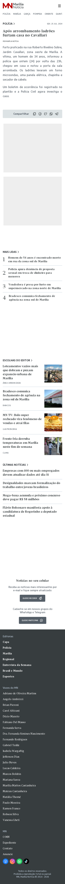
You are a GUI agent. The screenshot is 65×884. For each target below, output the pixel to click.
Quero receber (30, 598)
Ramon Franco (11, 808)
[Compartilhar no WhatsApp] (51, 114)
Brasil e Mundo (13, 671)
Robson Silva (11, 814)
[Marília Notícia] (13, 6)
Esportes (8, 676)
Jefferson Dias (11, 756)
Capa (6, 642)
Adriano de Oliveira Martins (19, 693)
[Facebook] (5, 861)
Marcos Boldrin (12, 774)
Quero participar (30, 620)
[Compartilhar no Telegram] (56, 114)
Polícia (6, 14)
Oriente (49, 14)
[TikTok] (26, 861)
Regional (8, 659)
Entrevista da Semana (17, 665)
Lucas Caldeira (11, 768)
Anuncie (8, 854)
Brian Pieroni (11, 705)
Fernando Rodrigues (15, 739)
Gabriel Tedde (11, 745)
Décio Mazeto (11, 716)
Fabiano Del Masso (14, 722)
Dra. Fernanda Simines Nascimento (24, 733)
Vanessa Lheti (11, 820)
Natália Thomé (12, 797)
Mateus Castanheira (15, 791)
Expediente (9, 842)
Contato (7, 848)
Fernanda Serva (12, 728)
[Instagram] (12, 861)
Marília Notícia (12, 41)
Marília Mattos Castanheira (19, 785)
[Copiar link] (34, 114)
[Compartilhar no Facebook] (40, 114)
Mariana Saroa (11, 780)
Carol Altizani (11, 710)
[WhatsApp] (19, 861)
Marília (17, 14)
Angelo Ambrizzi (13, 699)
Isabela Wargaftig (13, 751)
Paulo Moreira (11, 803)
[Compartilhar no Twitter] (45, 114)
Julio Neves (9, 762)
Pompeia (37, 14)
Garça (27, 14)
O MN (6, 837)
